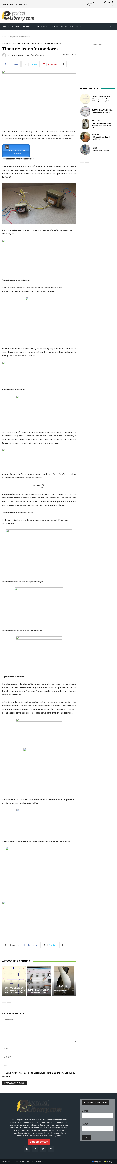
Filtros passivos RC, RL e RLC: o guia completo (14, 992)
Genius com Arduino (100, 151)
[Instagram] (105, 2)
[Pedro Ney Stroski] (4, 55)
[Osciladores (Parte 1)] (39, 980)
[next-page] (9, 1001)
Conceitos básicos (14, 988)
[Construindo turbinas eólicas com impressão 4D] (64, 980)
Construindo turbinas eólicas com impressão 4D (64, 991)
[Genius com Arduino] (85, 149)
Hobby (95, 148)
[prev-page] (4, 1001)
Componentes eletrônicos (19, 36)
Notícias (63, 986)
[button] (111, 27)
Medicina (96, 134)
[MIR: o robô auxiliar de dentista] (85, 137)
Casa (4, 36)
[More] (63, 64)
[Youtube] (112, 6)
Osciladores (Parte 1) (39, 993)
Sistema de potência (50, 44)
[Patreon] (112, 2)
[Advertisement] (72, 15)
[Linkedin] (109, 2)
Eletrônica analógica (38, 990)
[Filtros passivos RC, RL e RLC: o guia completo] (14, 980)
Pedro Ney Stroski (20, 55)
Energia (35, 44)
